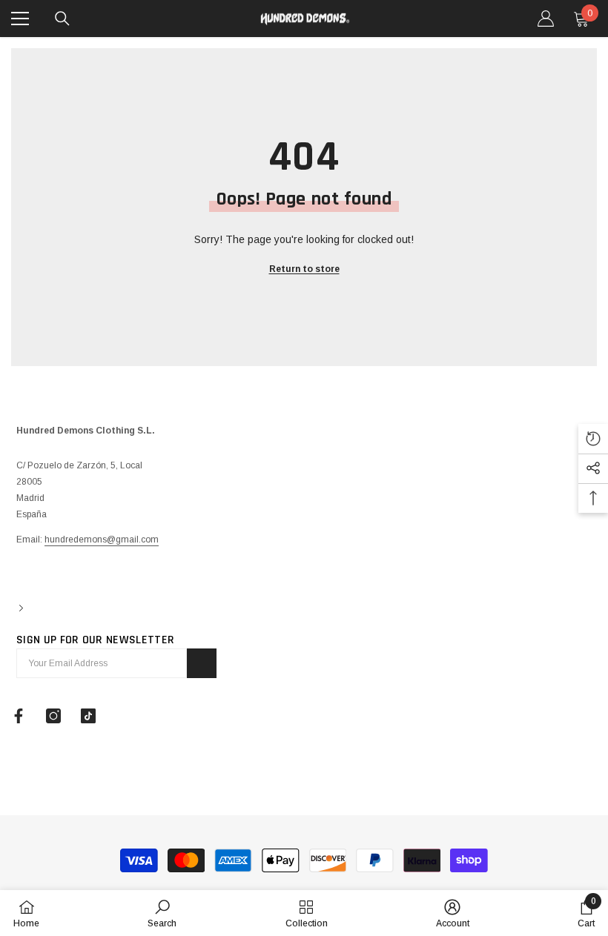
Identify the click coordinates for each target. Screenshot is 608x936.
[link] (162, 913)
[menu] (20, 18)
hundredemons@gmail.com (101, 539)
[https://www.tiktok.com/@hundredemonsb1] (88, 716)
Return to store (304, 269)
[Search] (62, 18)
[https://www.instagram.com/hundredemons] (53, 716)
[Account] (546, 18)
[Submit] (202, 663)
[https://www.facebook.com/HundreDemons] (18, 716)
